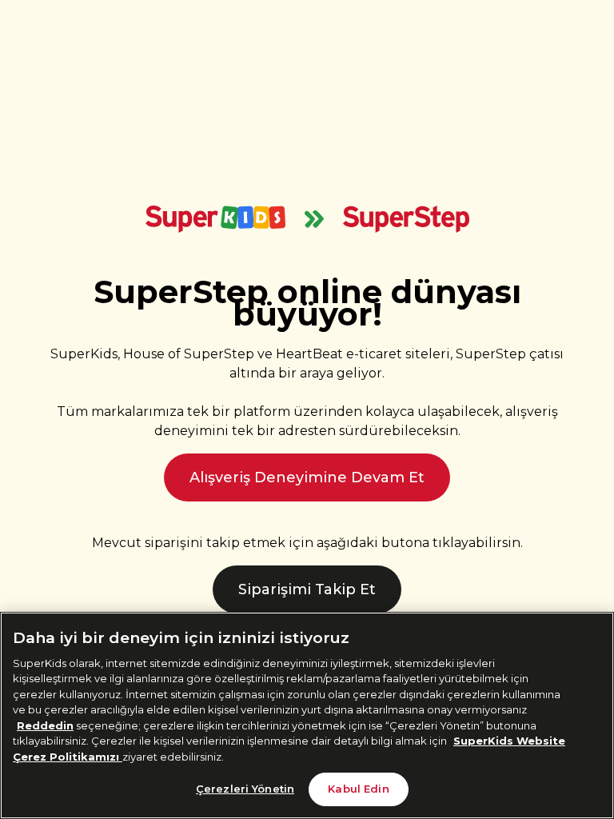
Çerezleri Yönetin (245, 788)
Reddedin (45, 725)
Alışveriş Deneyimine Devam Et (307, 477)
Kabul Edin (358, 788)
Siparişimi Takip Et (307, 589)
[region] (307, 715)
